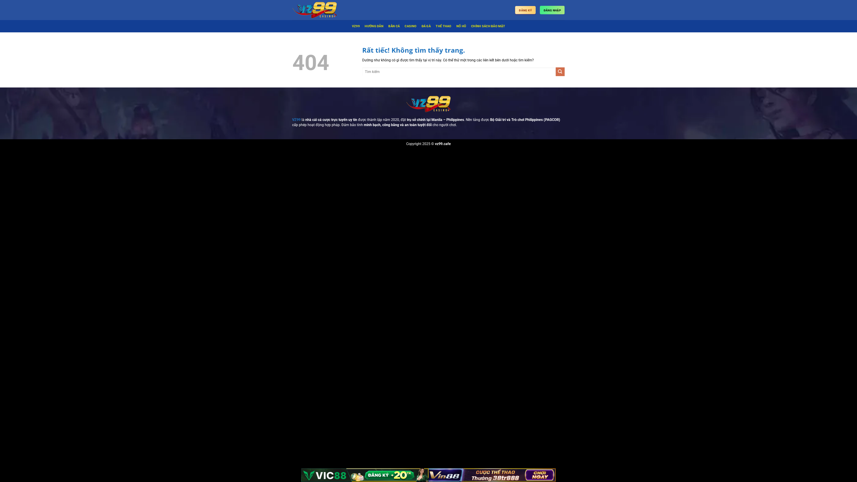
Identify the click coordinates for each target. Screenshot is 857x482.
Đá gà (426, 26)
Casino (410, 26)
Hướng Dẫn (374, 26)
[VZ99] (314, 10)
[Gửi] (560, 71)
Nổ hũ (461, 26)
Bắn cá (394, 26)
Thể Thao (443, 26)
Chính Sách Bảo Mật (488, 26)
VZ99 (356, 26)
